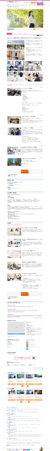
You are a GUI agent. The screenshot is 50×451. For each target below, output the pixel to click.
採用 (27, 445)
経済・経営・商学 (11, 424)
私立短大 (18, 420)
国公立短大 (14, 420)
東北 (26, 4)
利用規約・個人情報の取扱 (15, 442)
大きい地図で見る (17, 333)
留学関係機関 (10, 421)
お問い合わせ (8, 442)
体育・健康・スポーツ (33, 424)
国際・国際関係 (10, 435)
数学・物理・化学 (16, 435)
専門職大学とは (28, 443)
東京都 (24, 418)
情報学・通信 (24, 435)
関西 (13, 4)
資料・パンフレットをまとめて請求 (36, 443)
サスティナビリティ (24, 445)
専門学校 (33, 420)
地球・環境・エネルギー (30, 435)
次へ (28, 386)
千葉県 (21, 418)
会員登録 (38, 2)
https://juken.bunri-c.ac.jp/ (25, 164)
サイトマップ (24, 442)
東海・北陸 (17, 4)
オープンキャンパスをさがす (22, 443)
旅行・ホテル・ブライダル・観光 (13, 427)
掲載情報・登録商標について (36, 442)
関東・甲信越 (9, 4)
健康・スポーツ (29, 427)
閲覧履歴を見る (18, 450)
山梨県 (33, 418)
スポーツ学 (38, 424)
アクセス (21, 445)
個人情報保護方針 (33, 445)
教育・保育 (35, 436)
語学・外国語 (40, 434)
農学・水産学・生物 (37, 435)
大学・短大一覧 (16, 8)
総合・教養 (10, 437)
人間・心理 (32, 434)
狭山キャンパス (10, 336)
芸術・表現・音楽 (40, 436)
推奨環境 (20, 442)
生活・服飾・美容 (27, 436)
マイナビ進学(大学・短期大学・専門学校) (10, 8)
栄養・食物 (31, 436)
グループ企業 (29, 445)
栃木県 (12, 418)
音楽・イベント (24, 427)
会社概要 (18, 445)
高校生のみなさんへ (29, 442)
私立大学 (19, 8)
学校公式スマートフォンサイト (11, 347)
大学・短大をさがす (9, 443)
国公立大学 (10, 420)
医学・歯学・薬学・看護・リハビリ (25, 424)
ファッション (19, 427)
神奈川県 (27, 418)
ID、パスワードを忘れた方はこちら (33, 449)
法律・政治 (15, 434)
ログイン (28, 449)
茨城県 (9, 418)
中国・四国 (30, 4)
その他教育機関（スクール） (39, 420)
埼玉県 (18, 418)
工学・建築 (20, 435)
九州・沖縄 (34, 4)
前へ (22, 386)
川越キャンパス (15, 336)
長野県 (36, 418)
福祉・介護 (36, 434)
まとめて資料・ (41, 4)
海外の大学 (21, 420)
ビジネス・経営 (34, 427)
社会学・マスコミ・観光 (17, 424)
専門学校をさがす (15, 443)
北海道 (22, 4)
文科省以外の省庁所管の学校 (27, 420)
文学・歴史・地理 (11, 434)
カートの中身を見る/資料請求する (11, 450)
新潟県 (30, 418)
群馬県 (15, 418)
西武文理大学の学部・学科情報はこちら (38, 317)
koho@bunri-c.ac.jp (11, 344)
